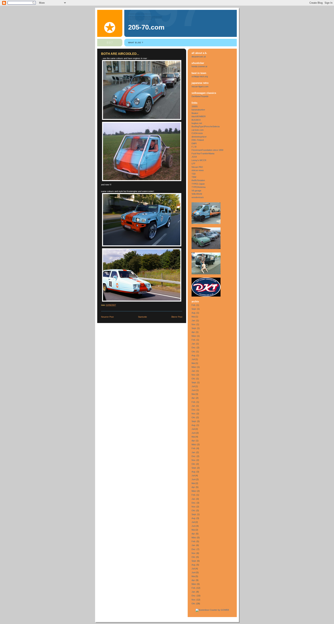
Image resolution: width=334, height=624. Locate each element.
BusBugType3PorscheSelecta (206, 126)
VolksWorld (197, 194)
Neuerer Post (107, 317)
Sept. (194, 309)
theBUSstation (198, 180)
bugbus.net (197, 123)
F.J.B (194, 147)
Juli (193, 359)
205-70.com (146, 27)
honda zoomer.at (199, 66)
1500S (195, 106)
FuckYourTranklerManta (203, 153)
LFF (193, 163)
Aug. (194, 313)
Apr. (193, 332)
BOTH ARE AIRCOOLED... (120, 53)
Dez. (194, 347)
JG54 (194, 157)
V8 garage (196, 190)
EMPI (194, 143)
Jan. (194, 320)
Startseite (142, 317)
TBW (194, 177)
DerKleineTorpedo (200, 96)
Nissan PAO (197, 167)
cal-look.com (198, 130)
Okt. (194, 351)
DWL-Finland (198, 140)
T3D (194, 174)
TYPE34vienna (198, 187)
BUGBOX (196, 120)
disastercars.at (199, 56)
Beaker (195, 113)
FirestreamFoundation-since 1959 (207, 150)
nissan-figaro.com (200, 86)
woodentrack (198, 197)
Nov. (194, 324)
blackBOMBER (199, 116)
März (194, 336)
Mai (193, 316)
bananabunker (198, 110)
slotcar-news (198, 170)
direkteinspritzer (199, 137)
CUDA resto (197, 133)
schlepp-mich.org (200, 76)
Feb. (194, 305)
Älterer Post (176, 317)
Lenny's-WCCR (199, 160)
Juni (193, 390)
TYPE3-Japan (198, 184)
